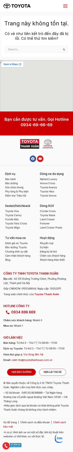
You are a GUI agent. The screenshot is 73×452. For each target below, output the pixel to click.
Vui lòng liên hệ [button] (33, 354)
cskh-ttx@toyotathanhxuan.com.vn (32, 360)
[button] (6, 445)
